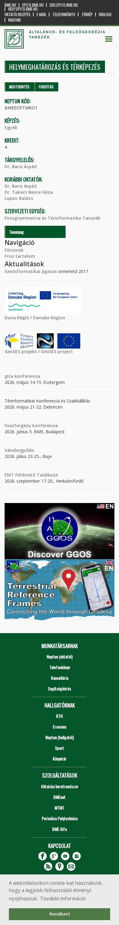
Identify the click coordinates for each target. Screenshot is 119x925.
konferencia (26, 376)
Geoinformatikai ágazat (31, 271)
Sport (59, 748)
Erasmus (60, 726)
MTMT (59, 807)
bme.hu (10, 5)
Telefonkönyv (63, 14)
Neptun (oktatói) (60, 656)
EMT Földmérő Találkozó (31, 475)
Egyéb (11, 127)
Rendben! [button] (59, 914)
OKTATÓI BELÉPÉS (18, 14)
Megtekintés (19, 86)
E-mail (41, 14)
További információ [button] (63, 898)
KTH (59, 716)
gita (9, 376)
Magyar (14, 20)
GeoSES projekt (21, 351)
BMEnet (59, 797)
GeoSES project (57, 351)
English (105, 14)
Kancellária (59, 678)
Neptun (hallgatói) (59, 737)
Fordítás (46, 86)
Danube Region (49, 318)
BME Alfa (59, 829)
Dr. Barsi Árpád (21, 166)
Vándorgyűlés (19, 450)
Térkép (87, 14)
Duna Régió (17, 318)
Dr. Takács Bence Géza (29, 192)
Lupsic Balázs (19, 198)
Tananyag (16, 232)
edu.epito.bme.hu (64, 5)
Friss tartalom (20, 256)
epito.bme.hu (33, 5)
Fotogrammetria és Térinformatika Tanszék (52, 218)
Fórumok (14, 250)
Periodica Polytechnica (60, 818)
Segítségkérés (59, 688)
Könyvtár (60, 758)
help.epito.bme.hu (23, 9)
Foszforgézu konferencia (31, 425)
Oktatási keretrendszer (59, 786)
